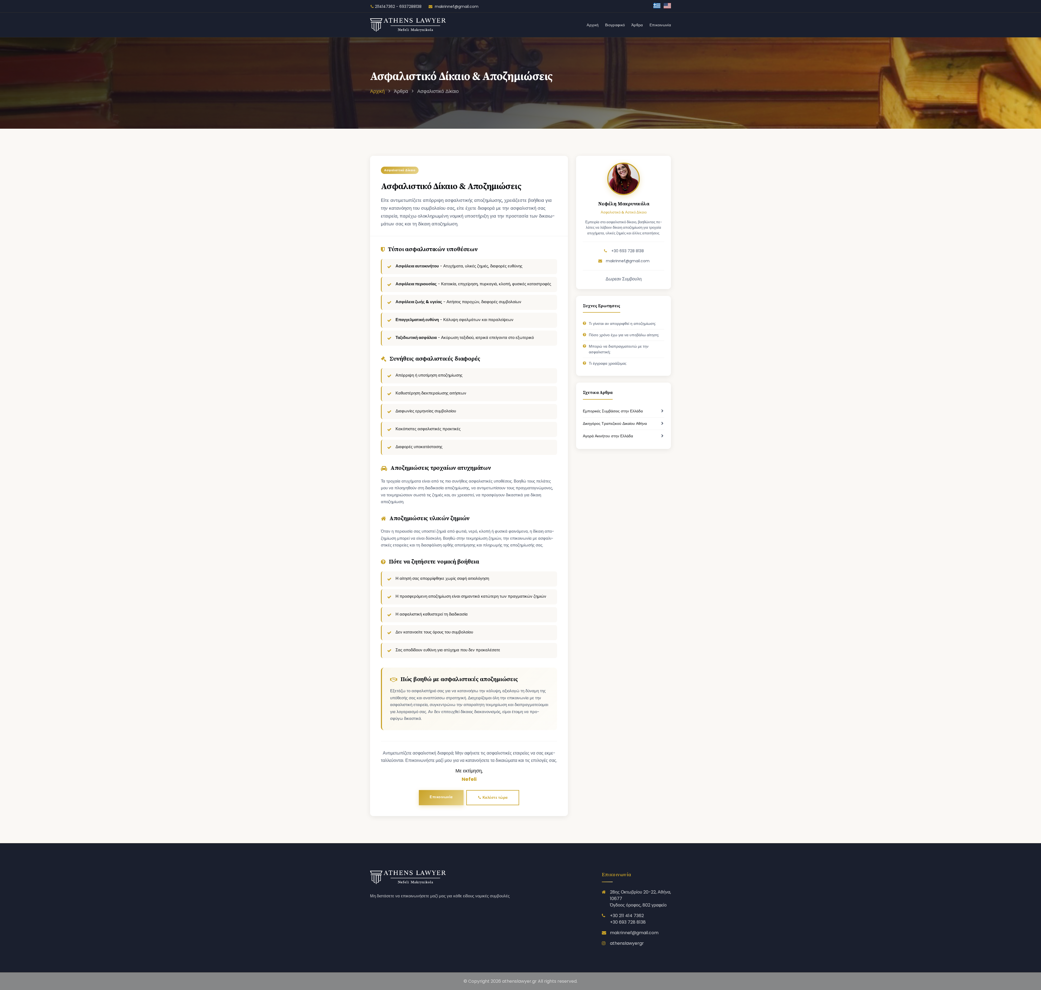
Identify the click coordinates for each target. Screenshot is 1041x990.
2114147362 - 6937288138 (398, 6)
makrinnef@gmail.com (456, 6)
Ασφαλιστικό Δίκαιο (438, 91)
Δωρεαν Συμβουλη (624, 279)
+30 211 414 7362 (627, 916)
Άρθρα (637, 25)
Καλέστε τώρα (494, 797)
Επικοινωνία (660, 25)
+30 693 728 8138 (627, 251)
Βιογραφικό (615, 25)
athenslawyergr (627, 943)
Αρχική (593, 25)
